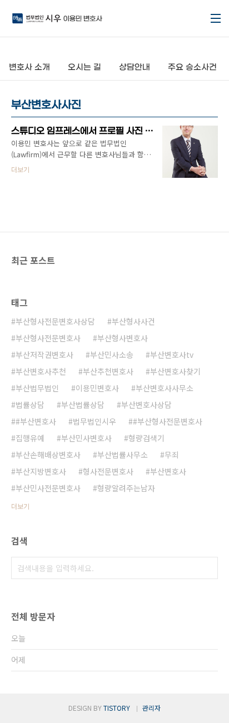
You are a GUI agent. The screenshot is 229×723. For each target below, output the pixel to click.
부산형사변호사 (122, 337)
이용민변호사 (97, 387)
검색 (206, 568)
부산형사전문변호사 (48, 337)
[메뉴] (215, 18)
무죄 (172, 454)
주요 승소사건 (192, 67)
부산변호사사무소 (164, 387)
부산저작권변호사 (44, 354)
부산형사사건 (133, 321)
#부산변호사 (36, 421)
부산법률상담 (82, 404)
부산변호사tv (171, 354)
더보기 (20, 506)
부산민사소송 (111, 354)
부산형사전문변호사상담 (55, 321)
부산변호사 (168, 471)
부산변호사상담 (146, 404)
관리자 (151, 707)
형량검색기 (146, 437)
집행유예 (30, 437)
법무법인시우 (94, 421)
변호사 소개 (29, 67)
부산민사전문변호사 (48, 487)
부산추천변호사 (108, 371)
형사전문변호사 (108, 471)
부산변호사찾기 (175, 371)
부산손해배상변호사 (48, 454)
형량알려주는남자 (126, 487)
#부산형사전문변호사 (167, 421)
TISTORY (116, 707)
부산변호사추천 (41, 371)
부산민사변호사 (86, 437)
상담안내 (134, 67)
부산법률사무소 (122, 454)
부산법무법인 (37, 387)
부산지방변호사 (41, 471)
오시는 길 (84, 67)
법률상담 (30, 404)
